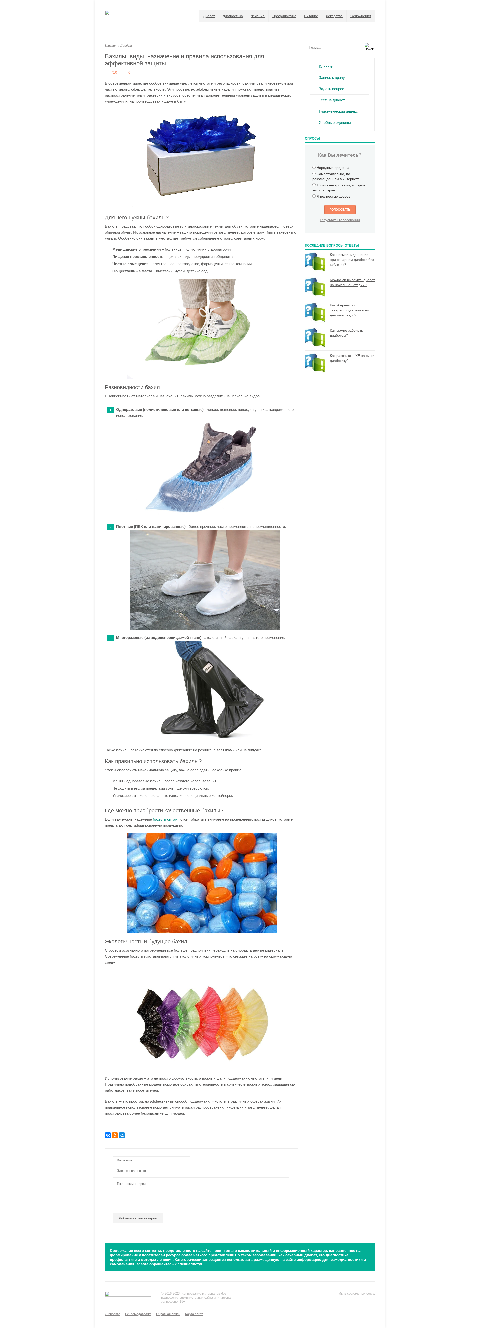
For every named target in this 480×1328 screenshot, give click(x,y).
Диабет (209, 16)
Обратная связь (168, 1314)
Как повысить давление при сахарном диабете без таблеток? (352, 260)
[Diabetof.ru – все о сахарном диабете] (128, 14)
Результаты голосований (340, 220)
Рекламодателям (138, 1314)
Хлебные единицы (335, 122)
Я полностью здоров (333, 196)
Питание (311, 16)
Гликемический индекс (338, 111)
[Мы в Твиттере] (351, 1300)
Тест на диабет (332, 100)
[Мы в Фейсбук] (341, 1300)
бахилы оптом (165, 819)
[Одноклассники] (115, 1135)
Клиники (326, 66)
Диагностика (233, 16)
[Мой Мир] (122, 1135)
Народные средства (333, 168)
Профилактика (284, 16)
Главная (111, 45)
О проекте (112, 1314)
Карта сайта (194, 1314)
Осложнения (360, 16)
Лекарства (334, 16)
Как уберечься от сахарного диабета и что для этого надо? (350, 310)
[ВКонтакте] (108, 1135)
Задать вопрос (331, 89)
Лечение (258, 16)
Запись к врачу (332, 77)
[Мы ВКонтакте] (361, 1300)
